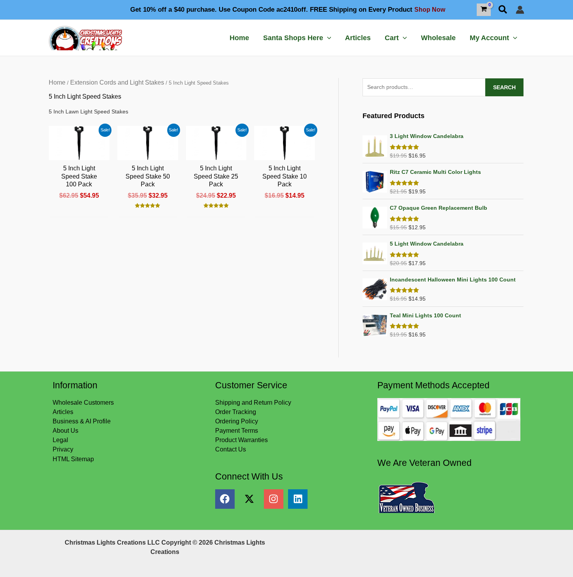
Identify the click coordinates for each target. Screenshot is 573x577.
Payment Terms (236, 430)
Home (57, 82)
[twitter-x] (251, 499)
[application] (327, 37)
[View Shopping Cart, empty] (484, 10)
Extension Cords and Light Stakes (117, 82)
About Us (65, 430)
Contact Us (230, 449)
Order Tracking (235, 412)
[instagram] (276, 499)
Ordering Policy (236, 421)
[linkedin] (299, 499)
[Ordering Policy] (448, 419)
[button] (503, 10)
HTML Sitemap (73, 459)
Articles (63, 412)
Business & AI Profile (82, 421)
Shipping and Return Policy (253, 402)
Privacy (63, 449)
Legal (60, 440)
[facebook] (227, 499)
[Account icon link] (520, 9)
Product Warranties (241, 440)
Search (504, 87)
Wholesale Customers (83, 402)
